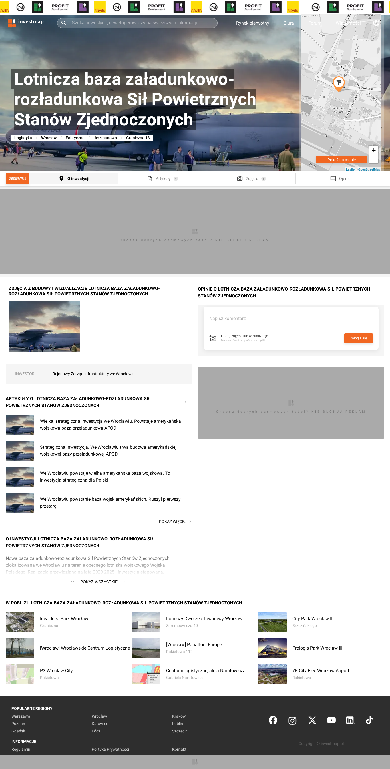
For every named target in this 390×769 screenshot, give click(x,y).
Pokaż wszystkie (99, 582)
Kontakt (179, 749)
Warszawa (20, 716)
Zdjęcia (252, 178)
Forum (314, 23)
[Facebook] (273, 721)
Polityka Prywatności (110, 749)
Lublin (177, 723)
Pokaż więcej (173, 521)
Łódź (96, 731)
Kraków (179, 716)
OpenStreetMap (369, 169)
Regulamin (20, 749)
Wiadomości (348, 23)
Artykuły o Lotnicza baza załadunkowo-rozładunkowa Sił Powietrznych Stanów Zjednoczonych (78, 402)
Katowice (100, 723)
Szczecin (180, 731)
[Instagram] (292, 721)
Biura (289, 23)
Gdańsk (18, 731)
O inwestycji (78, 178)
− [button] (374, 159)
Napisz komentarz (227, 318)
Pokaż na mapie (341, 159)
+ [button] (374, 150)
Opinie (344, 178)
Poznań (18, 723)
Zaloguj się (358, 338)
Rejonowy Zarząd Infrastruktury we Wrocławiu (94, 373)
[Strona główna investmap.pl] (26, 23)
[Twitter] (312, 721)
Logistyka (23, 137)
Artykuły (163, 178)
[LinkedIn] (350, 721)
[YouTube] (331, 721)
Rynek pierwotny (252, 23)
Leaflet (350, 169)
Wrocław (49, 137)
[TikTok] (369, 721)
